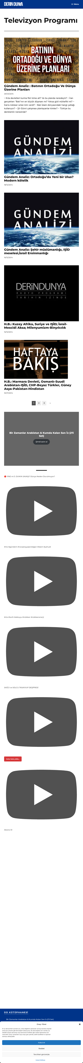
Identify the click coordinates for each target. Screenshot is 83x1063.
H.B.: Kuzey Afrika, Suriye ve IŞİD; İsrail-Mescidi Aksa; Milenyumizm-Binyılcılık (35, 326)
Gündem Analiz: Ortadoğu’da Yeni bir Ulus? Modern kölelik (39, 178)
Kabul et (41, 1043)
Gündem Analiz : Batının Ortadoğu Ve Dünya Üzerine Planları (40, 87)
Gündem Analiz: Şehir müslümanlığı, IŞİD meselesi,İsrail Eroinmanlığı (37, 251)
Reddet (42, 1048)
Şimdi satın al (41, 442)
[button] (80, 1024)
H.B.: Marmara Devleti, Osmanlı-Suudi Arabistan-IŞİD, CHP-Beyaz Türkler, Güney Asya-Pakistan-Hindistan (37, 385)
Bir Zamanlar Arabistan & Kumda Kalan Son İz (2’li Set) (30, 1019)
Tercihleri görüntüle (41, 1054)
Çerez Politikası (40, 1060)
